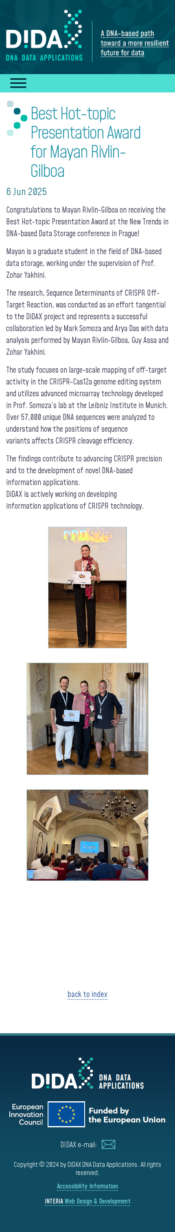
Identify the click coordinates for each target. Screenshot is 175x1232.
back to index (87, 994)
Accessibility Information (87, 1186)
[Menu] (14, 83)
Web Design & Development (88, 1201)
